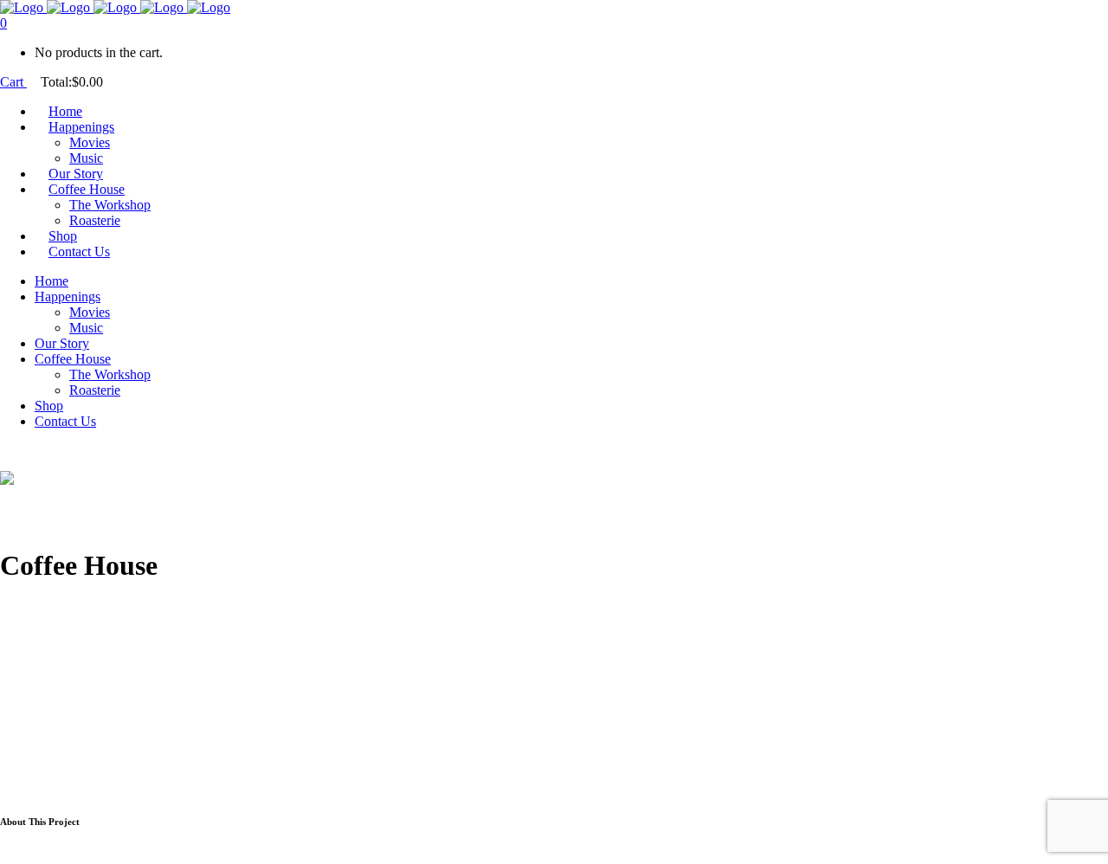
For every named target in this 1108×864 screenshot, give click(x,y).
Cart (13, 81)
